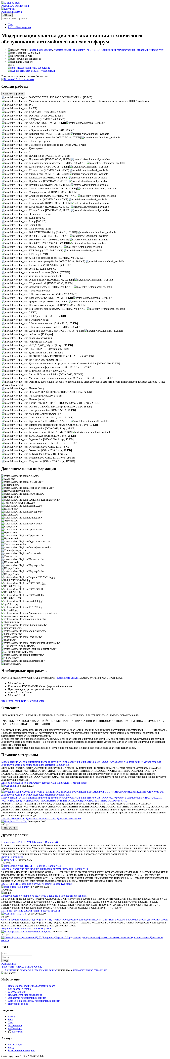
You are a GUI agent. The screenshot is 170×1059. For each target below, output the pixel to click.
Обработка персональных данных (27, 997)
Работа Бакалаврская (19, 27)
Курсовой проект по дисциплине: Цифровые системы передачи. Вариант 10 (44, 868)
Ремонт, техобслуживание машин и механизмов (59, 782)
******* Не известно (13, 818)
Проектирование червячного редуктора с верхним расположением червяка (43, 895)
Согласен (10, 970)
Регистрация (8, 11)
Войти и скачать (24, 79)
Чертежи (46, 928)
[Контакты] (8, 8)
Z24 (12, 860)
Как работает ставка (19, 988)
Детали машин (32, 910)
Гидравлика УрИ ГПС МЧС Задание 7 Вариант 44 (29, 842)
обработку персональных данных (39, 970)
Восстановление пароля (21, 1050)
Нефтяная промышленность (17, 928)
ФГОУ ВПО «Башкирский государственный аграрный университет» (125, 49)
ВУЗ (11, 5)
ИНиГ (37, 928)
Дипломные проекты (69, 818)
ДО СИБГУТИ (9, 883)
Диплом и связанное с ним (16, 782)
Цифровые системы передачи (36, 883)
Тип (10, 24)
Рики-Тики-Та (18, 821)
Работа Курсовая (62, 883)
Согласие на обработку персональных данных (34, 1000)
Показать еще (10, 828)
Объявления (22, 5)
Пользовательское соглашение (25, 994)
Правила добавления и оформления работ (31, 985)
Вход (19, 11)
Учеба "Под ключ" (20, 886)
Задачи (5, 857)
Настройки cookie (18, 1003)
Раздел (5, 5)
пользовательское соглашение (90, 970)
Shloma (13, 785)
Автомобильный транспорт (69, 49)
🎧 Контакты (15, 1031)
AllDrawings (15, 1028)
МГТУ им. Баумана (12, 910)
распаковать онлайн (68, 677)
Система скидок (17, 991)
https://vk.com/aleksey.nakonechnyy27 (30, 931)
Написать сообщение (38, 67)
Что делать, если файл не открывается (22, 700)
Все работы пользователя (40, 70)
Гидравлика (16, 857)
